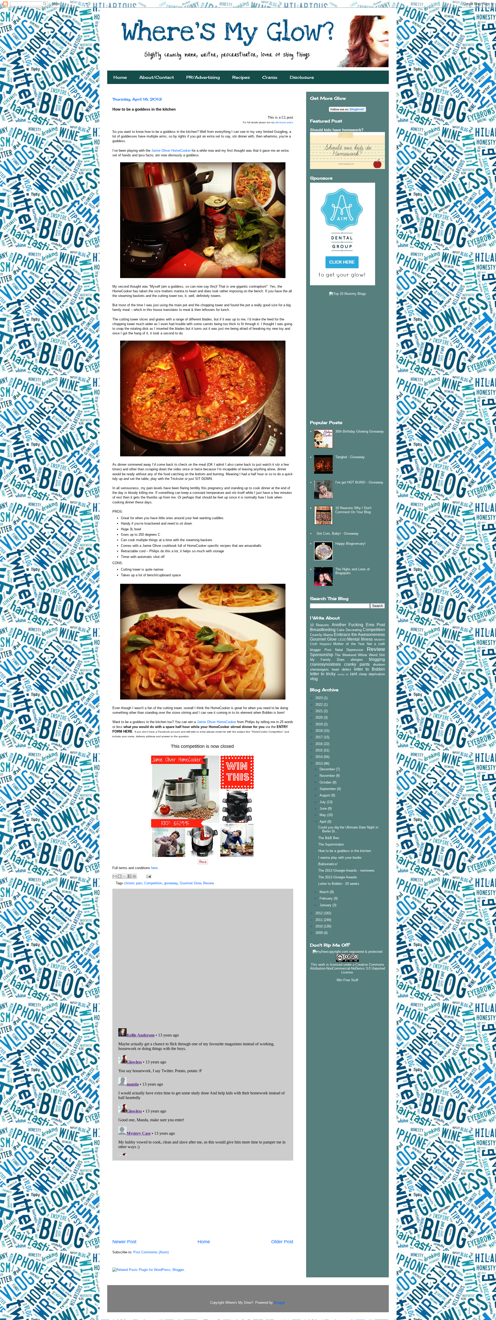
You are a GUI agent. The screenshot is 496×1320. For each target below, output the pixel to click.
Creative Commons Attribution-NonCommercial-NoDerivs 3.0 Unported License (347, 968)
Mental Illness (360, 639)
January (326, 905)
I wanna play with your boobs (340, 857)
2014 (319, 757)
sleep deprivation (372, 674)
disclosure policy (284, 122)
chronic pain (133, 883)
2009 (319, 933)
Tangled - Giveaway (350, 457)
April (323, 822)
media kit (343, 674)
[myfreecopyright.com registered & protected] (347, 952)
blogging (377, 659)
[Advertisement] (203, 1199)
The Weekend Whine (351, 655)
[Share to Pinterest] (134, 876)
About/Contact (156, 77)
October (326, 782)
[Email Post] (148, 876)
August (325, 795)
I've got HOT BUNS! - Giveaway (359, 482)
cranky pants (357, 664)
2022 (319, 705)
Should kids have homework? (336, 130)
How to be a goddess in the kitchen (344, 851)
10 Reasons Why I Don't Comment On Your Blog (353, 510)
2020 (319, 717)
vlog (314, 679)
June (324, 808)
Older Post (282, 1241)
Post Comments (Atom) (151, 1252)
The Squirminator (331, 844)
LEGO (342, 639)
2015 (319, 750)
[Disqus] (202, 957)
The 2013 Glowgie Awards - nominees (346, 870)
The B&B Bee (328, 838)
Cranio (269, 77)
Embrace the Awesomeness (359, 634)
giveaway (171, 883)
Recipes (241, 77)
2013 (319, 763)
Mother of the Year (349, 644)
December (328, 769)
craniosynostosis (325, 664)
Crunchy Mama (321, 635)
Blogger (279, 1302)
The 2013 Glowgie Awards (337, 877)
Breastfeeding (323, 629)
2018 (319, 731)
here (154, 868)
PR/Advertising (203, 77)
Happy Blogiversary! (350, 544)
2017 (319, 737)
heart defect (341, 669)
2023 (319, 698)
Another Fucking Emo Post (358, 625)
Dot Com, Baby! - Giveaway (338, 533)
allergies (357, 660)
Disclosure (302, 77)
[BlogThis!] (119, 876)
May (323, 815)
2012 (319, 913)
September (328, 789)
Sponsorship (321, 655)
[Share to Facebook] (129, 876)
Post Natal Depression (343, 650)
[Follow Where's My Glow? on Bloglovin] (347, 111)
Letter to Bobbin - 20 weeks (338, 884)
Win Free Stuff (347, 980)
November (328, 776)
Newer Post (124, 1241)
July (323, 802)
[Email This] (114, 876)
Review (208, 883)
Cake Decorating (349, 630)
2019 (319, 724)
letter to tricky (323, 674)
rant (353, 674)
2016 (319, 744)
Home (120, 77)
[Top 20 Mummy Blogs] (347, 294)
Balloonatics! (328, 864)
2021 (319, 711)
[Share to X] (124, 876)
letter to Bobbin (369, 669)
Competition (153, 883)
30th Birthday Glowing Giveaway (359, 431)
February (327, 898)
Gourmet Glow (190, 883)
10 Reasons (319, 625)
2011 (319, 920)
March (325, 892)
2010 (319, 926)
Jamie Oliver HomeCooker (171, 150)
